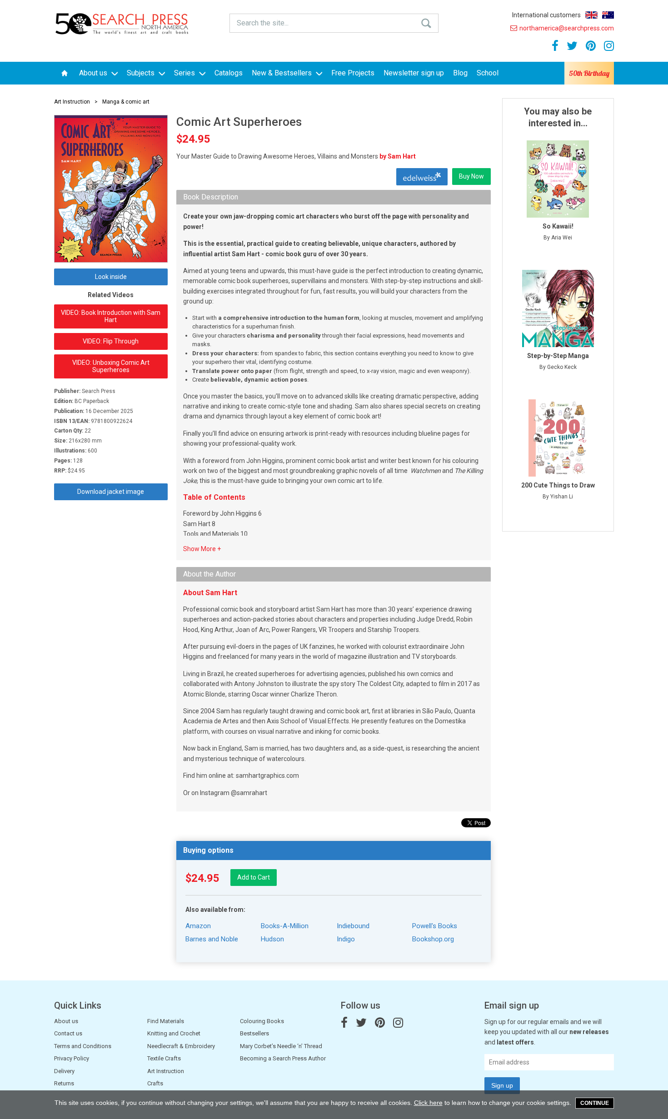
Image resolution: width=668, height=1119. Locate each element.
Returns (64, 1083)
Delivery (64, 1071)
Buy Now (471, 176)
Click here (428, 1102)
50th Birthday (589, 73)
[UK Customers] (591, 15)
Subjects (141, 73)
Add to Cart (253, 877)
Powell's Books (434, 926)
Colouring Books (262, 1021)
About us (94, 73)
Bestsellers (254, 1033)
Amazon (198, 926)
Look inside (111, 276)
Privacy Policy (71, 1058)
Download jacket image (110, 491)
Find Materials (165, 1021)
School (488, 73)
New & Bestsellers (283, 73)
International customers (546, 15)
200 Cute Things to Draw (558, 485)
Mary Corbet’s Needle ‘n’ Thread (281, 1046)
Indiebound (353, 926)
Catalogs (228, 73)
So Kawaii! (558, 226)
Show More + (202, 548)
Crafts (155, 1083)
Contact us (68, 1033)
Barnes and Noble (211, 939)
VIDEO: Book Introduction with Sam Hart (110, 316)
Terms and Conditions (82, 1046)
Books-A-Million (285, 926)
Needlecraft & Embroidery (181, 1046)
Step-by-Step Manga (558, 355)
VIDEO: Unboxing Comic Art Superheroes (111, 366)
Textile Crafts (164, 1058)
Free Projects (352, 73)
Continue (594, 1103)
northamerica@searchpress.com (566, 28)
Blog (460, 73)
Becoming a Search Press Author (283, 1058)
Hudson (272, 939)
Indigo (346, 939)
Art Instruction (72, 102)
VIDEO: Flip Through (111, 341)
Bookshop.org (433, 939)
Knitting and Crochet (173, 1033)
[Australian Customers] (608, 15)
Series (185, 73)
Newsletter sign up (414, 73)
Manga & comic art (126, 102)
